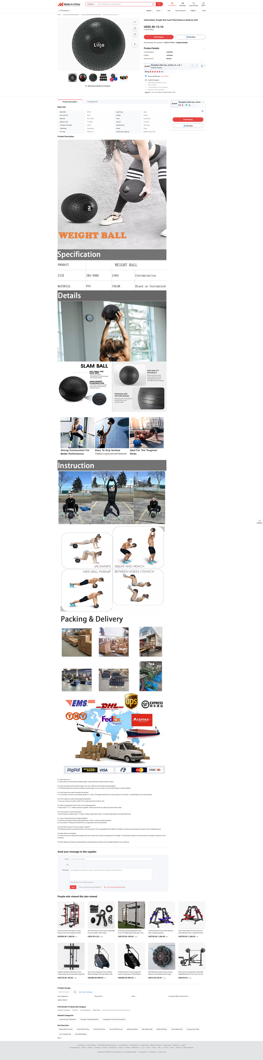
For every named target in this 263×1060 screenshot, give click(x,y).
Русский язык (113, 1047)
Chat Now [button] (191, 37)
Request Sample (182, 42)
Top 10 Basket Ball (65, 1034)
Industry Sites (144, 1045)
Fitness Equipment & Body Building (91, 14)
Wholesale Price (134, 1045)
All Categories (64, 10)
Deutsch (128, 1047)
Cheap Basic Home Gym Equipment (114, 1019)
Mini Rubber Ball (147, 1029)
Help (168, 10)
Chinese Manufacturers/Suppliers (107, 1045)
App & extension (180, 10)
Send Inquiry (158, 37)
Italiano (121, 1047)
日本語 (154, 1047)
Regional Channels (156, 1045)
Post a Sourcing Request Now (114, 887)
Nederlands (135, 1047)
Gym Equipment (63, 996)
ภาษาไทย (165, 1047)
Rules (204, 10)
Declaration (153, 1052)
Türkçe (171, 1047)
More (59, 1038)
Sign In (147, 92)
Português (97, 1047)
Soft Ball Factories (99, 1029)
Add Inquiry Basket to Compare (99, 86)
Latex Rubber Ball (176, 1029)
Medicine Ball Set (132, 1029)
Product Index (167, 1045)
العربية (142, 1047)
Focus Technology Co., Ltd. (118, 1052)
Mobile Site (176, 1045)
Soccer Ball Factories (116, 1029)
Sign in (203, 5)
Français (104, 1047)
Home (59, 14)
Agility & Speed (62, 1000)
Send (73, 887)
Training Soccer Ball (193, 1029)
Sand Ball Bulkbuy (81, 1034)
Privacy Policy (162, 1052)
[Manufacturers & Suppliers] (69, 4)
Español (90, 1047)
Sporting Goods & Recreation (71, 14)
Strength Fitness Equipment (110, 14)
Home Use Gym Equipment (67, 1019)
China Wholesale (123, 1045)
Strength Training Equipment (89, 1019)
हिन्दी (159, 1047)
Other (133, 996)
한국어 (148, 1047)
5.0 (180, 105)
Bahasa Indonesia (188, 1047)
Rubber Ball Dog (162, 1029)
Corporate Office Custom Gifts (178, 996)
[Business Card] (202, 111)
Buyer (158, 10)
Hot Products (81, 1045)
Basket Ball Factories (66, 1029)
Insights (183, 1045)
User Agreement (143, 1052)
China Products (91, 1045)
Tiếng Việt (178, 1047)
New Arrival (98, 996)
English (83, 1047)
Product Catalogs (86, 992)
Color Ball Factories (83, 1029)
